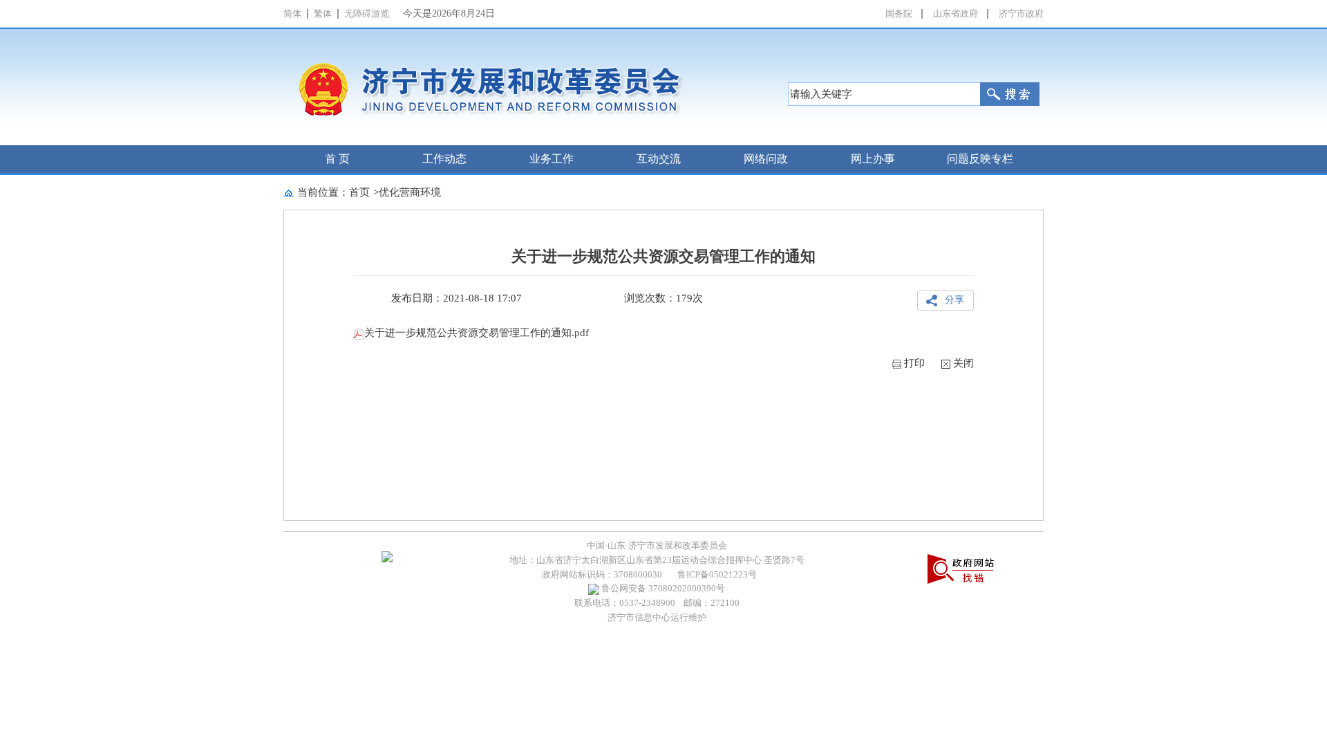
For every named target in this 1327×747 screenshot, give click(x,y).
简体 (292, 13)
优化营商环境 (410, 192)
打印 (914, 363)
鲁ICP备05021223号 (717, 574)
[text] (884, 94)
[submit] (1009, 94)
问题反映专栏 (980, 159)
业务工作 (551, 159)
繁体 (323, 13)
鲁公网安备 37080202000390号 (662, 588)
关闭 (963, 363)
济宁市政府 (1021, 13)
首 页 (337, 159)
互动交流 (659, 159)
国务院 (898, 13)
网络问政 (766, 159)
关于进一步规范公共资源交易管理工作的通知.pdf (476, 332)
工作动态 (444, 159)
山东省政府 (955, 13)
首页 (359, 192)
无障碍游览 (366, 13)
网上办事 (873, 159)
